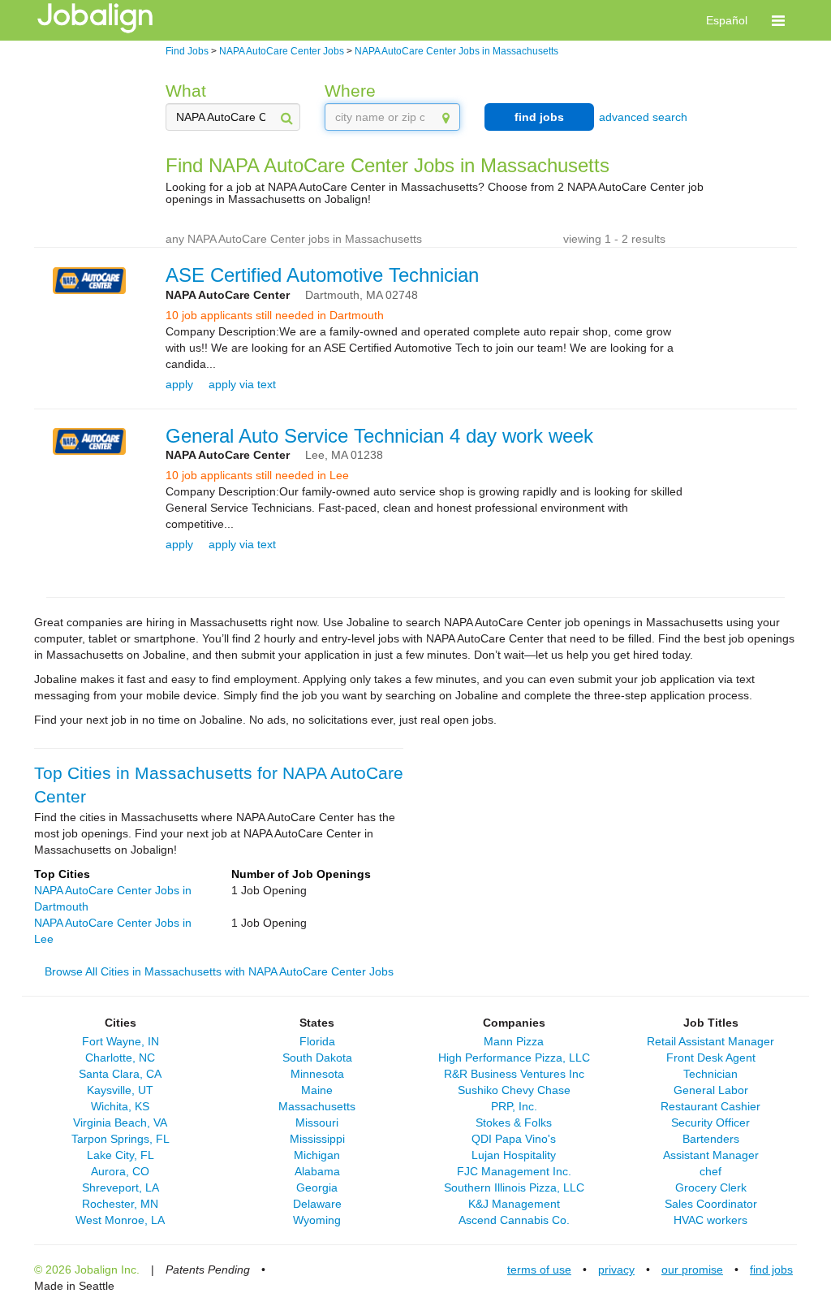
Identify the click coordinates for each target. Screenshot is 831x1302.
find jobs (539, 116)
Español (726, 20)
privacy (616, 1269)
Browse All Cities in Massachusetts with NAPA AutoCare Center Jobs (219, 971)
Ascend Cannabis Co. (514, 1219)
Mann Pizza (514, 1041)
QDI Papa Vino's (513, 1138)
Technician (710, 1073)
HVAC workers (710, 1219)
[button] (778, 20)
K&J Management (514, 1203)
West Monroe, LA (120, 1219)
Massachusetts (316, 1106)
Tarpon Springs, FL (120, 1138)
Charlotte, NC (120, 1057)
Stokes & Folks (514, 1122)
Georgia (317, 1187)
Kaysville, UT (120, 1090)
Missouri (316, 1122)
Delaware (317, 1203)
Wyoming (317, 1219)
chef (710, 1171)
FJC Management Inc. (514, 1171)
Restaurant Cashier (710, 1106)
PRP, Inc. (514, 1106)
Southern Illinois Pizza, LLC (514, 1187)
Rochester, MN (120, 1203)
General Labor (711, 1090)
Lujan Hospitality (513, 1154)
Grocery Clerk (711, 1187)
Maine (317, 1090)
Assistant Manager (711, 1154)
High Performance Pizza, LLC (514, 1057)
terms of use (539, 1269)
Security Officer (710, 1122)
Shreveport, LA (120, 1187)
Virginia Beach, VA (120, 1122)
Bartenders (710, 1138)
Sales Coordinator (711, 1203)
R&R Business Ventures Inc (514, 1073)
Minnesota (317, 1073)
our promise (692, 1269)
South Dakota (317, 1057)
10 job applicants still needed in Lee (257, 475)
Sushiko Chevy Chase (514, 1090)
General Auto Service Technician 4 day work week (379, 436)
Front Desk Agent (711, 1057)
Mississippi (317, 1138)
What (186, 90)
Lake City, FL (120, 1154)
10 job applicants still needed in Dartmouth (275, 315)
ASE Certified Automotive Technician (322, 275)
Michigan (317, 1154)
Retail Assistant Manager (710, 1041)
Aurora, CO (120, 1171)
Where (350, 90)
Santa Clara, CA (120, 1073)
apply (179, 384)
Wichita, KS (120, 1106)
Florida (317, 1041)
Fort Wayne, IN (120, 1041)
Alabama (317, 1171)
